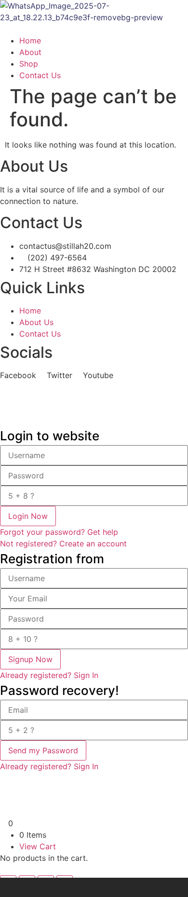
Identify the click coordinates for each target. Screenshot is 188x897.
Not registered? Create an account (63, 543)
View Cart (37, 846)
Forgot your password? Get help (59, 532)
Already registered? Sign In (49, 675)
